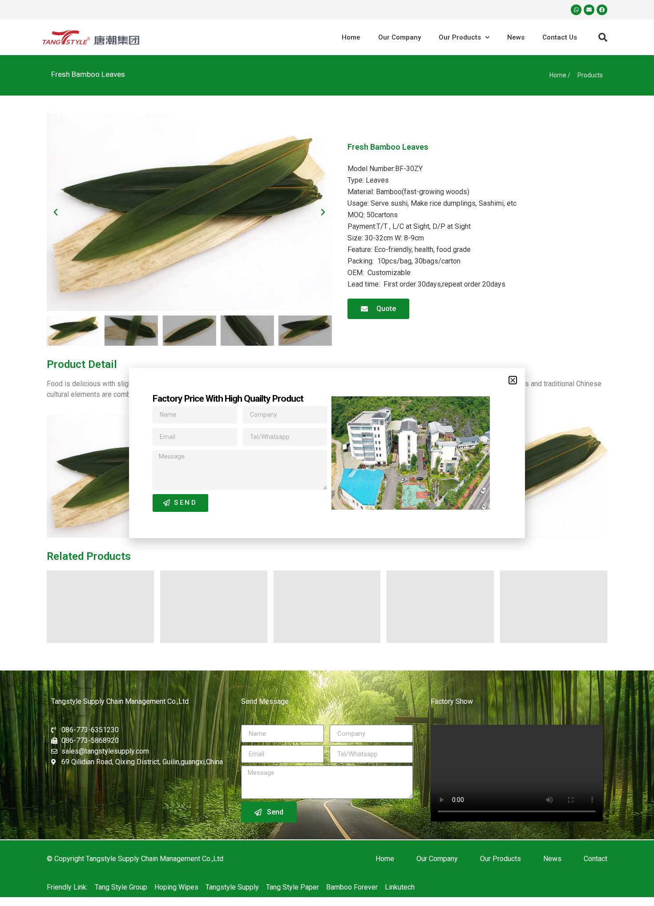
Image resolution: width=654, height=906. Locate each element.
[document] (327, 453)
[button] (512, 380)
